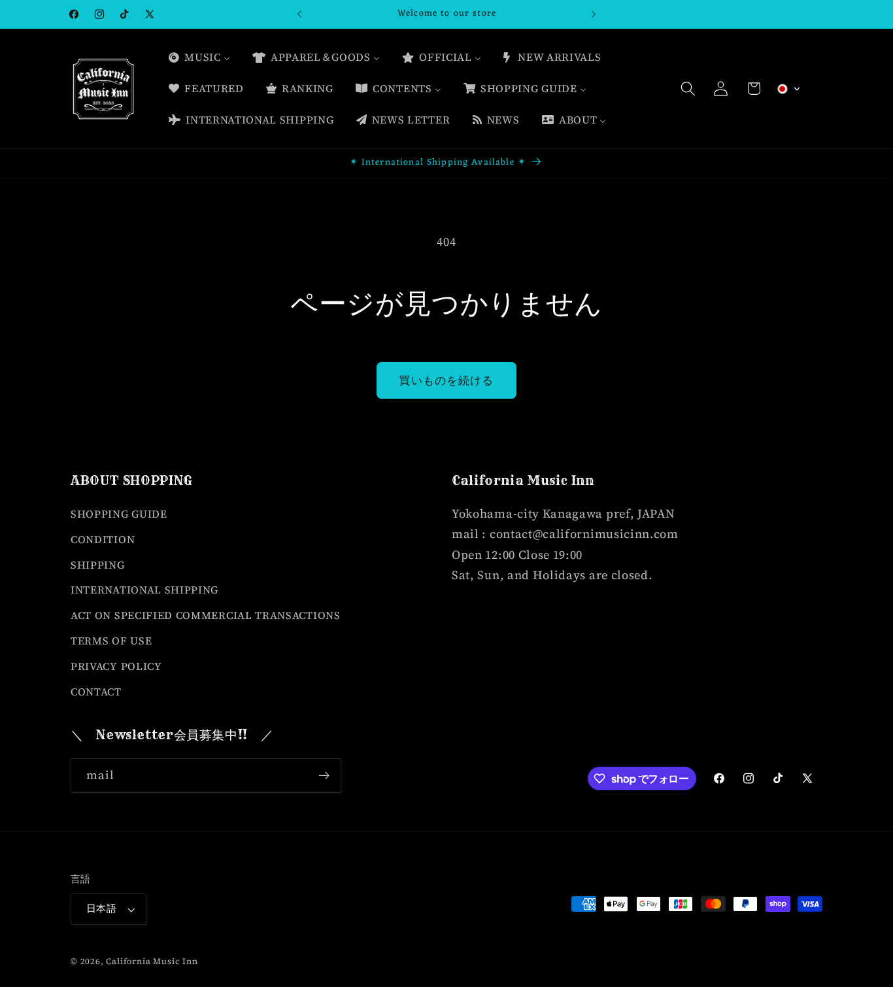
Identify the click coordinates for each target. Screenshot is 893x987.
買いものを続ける (446, 380)
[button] (688, 88)
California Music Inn (151, 961)
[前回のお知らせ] (299, 14)
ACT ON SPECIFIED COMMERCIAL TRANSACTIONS (206, 615)
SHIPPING (98, 565)
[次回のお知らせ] (593, 14)
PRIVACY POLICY (116, 666)
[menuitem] (199, 57)
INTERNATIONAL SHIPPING (144, 589)
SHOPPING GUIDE (119, 514)
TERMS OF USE (111, 640)
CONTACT (96, 691)
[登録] (324, 776)
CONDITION (103, 539)
